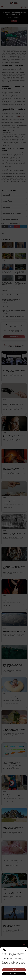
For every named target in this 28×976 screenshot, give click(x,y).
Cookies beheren (14, 973)
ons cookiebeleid (5, 964)
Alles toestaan (14, 969)
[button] (25, 950)
